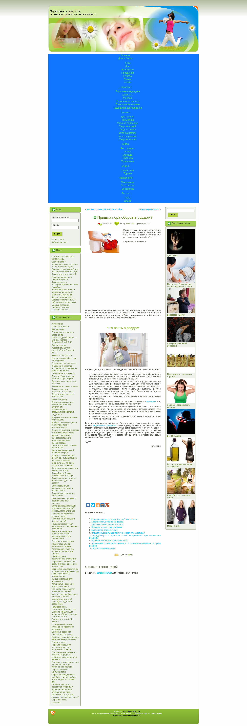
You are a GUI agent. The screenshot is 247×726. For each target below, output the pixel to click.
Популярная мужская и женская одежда (63, 515)
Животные (127, 69)
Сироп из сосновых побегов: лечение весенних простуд (65, 270)
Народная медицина (127, 101)
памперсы (151, 401)
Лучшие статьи (59, 345)
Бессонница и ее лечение (64, 363)
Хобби (127, 82)
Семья (127, 79)
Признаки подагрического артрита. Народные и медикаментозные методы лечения (64, 656)
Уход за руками (127, 136)
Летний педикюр (59, 399)
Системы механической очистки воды (63, 257)
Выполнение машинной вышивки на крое (63, 451)
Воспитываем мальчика (104, 548)
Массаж (127, 97)
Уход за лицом (127, 129)
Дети (127, 63)
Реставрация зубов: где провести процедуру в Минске (63, 551)
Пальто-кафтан (59, 642)
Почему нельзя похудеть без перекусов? (63, 520)
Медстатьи (57, 415)
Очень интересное (60, 327)
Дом (127, 66)
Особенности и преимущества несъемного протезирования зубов (65, 264)
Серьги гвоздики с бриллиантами (60, 670)
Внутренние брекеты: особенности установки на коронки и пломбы (64, 368)
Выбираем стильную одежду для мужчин (61, 439)
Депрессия (172, 255)
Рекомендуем (58, 329)
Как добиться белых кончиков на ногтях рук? (63, 474)
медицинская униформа (104, 425)
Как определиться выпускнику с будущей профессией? (62, 488)
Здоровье (125, 87)
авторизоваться (104, 573)
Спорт (127, 200)
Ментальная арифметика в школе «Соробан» (64, 595)
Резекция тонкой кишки (63, 541)
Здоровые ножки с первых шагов (106, 524)
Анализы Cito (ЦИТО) (62, 355)
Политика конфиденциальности (126, 715)
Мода (125, 143)
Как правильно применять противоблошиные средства (64, 500)
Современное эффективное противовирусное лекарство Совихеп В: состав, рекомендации (65, 572)
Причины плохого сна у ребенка (106, 527)
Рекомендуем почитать (63, 332)
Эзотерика (127, 188)
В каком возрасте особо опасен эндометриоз (63, 434)
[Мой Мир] (102, 505)
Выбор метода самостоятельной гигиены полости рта (64, 445)
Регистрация (58, 239)
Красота (125, 112)
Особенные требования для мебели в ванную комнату (65, 638)
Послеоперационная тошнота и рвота (62, 278)
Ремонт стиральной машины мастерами (61, 545)
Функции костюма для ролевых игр (62, 580)
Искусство (127, 170)
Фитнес (125, 193)
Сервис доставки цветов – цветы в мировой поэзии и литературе (64, 564)
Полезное (56, 702)
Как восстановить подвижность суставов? (63, 390)
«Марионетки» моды (149, 209)
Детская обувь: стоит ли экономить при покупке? (63, 377)
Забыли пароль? (60, 242)
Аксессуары (127, 148)
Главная (125, 55)
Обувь (127, 151)
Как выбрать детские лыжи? (104, 530)
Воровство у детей (176, 315)
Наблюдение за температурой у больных (64, 608)
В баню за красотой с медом (65, 430)
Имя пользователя (61, 217)
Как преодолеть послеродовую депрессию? (65, 283)
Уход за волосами (127, 123)
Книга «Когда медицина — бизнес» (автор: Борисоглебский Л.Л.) (64, 340)
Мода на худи (173, 526)
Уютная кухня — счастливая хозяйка (104, 209)
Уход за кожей (127, 126)
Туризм (128, 173)
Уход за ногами (127, 132)
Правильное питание (128, 104)
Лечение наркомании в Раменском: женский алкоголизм (62, 404)
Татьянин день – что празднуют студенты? (62, 685)
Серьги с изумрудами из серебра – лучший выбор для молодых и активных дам (64, 678)
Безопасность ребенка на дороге (107, 522)
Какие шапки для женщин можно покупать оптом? (64, 507)
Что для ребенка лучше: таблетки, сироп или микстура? (118, 533)
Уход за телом (127, 139)
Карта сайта (57, 335)
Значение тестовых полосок (65, 386)
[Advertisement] (123, 281)
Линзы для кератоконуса (63, 511)
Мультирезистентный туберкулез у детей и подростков (62, 601)
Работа (127, 75)
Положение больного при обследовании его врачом (179, 285)
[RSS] (52, 713)
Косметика (127, 119)
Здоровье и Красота (65, 11)
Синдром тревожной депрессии (177, 344)
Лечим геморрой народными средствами (63, 410)
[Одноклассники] (98, 505)
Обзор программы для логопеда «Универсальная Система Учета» (64, 614)
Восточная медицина (127, 91)
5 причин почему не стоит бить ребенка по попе (114, 519)
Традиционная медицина (127, 107)
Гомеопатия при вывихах (64, 373)
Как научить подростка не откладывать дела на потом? (64, 480)
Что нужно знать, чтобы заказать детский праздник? (65, 696)
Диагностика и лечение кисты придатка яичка (63, 464)
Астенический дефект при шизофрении (64, 359)
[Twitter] (93, 505)
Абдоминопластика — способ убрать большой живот (63, 350)
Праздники (127, 72)
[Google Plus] (107, 505)
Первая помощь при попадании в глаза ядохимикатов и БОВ (61, 647)
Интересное (57, 324)
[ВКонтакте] (88, 505)
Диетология (127, 116)
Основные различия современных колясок (62, 633)
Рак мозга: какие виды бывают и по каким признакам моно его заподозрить (62, 535)
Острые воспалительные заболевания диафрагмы (64, 301)
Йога (127, 197)
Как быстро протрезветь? (64, 274)
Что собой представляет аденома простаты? (63, 590)
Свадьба (127, 157)
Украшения (127, 161)
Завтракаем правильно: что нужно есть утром (65, 469)
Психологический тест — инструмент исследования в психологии (65, 526)
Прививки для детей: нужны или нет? (109, 540)
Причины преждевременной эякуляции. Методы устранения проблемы (65, 664)
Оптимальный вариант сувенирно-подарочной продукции (63, 626)
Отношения (127, 182)
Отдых (126, 165)
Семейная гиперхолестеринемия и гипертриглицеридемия (63, 289)
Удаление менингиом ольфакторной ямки (62, 691)
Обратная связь (59, 700)
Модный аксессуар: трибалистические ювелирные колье (61, 307)
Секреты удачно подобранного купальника (64, 557)
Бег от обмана (174, 436)
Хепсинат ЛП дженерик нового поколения (63, 585)
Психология (125, 177)
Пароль (55, 225)
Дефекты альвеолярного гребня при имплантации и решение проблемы (64, 457)
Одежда (127, 154)
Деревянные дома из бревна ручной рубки (62, 296)
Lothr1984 (130, 224)
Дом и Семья (125, 58)
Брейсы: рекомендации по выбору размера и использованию (64, 424)
